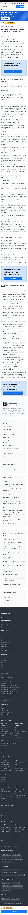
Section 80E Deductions (20, 793)
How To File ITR (6, 437)
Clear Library (4, 644)
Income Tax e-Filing (7, 426)
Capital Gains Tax (19, 762)
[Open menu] (26, 6)
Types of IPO (4, 844)
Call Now (24, 908)
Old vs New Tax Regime (8, 434)
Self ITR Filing (4, 660)
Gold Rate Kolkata (5, 835)
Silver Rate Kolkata (19, 835)
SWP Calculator (5, 750)
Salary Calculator (5, 735)
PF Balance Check (7, 459)
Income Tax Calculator (8, 429)
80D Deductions (18, 791)
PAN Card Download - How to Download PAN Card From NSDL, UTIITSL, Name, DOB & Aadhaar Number (14, 553)
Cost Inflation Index (19, 770)
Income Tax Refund (7, 450)
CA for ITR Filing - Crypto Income (8, 693)
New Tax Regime (7, 440)
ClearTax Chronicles (5, 648)
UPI (2, 813)
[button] (14, 10)
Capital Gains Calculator (7, 733)
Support (3, 626)
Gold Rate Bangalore (6, 827)
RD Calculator (18, 735)
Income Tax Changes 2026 (9, 469)
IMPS (2, 817)
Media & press (4, 638)
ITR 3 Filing (3, 777)
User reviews (4, 640)
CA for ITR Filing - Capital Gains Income (10, 687)
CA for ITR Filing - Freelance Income (9, 698)
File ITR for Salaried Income (7, 670)
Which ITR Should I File (8, 442)
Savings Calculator (19, 737)
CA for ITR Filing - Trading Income (8, 695)
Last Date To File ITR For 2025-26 (10, 445)
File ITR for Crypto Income (7, 677)
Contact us (4, 635)
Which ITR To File (5, 768)
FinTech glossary (5, 646)
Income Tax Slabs (5, 762)
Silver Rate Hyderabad (20, 833)
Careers (3, 636)
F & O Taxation (4, 714)
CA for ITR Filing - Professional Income (9, 700)
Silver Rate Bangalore (20, 827)
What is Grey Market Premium (8, 843)
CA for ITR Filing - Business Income (9, 697)
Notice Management (6, 706)
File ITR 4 (3, 668)
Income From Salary (5, 791)
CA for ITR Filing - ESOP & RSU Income (9, 691)
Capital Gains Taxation (6, 712)
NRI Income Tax (4, 800)
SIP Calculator (6, 600)
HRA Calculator (4, 731)
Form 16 (3, 781)
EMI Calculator (18, 729)
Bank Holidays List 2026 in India (10, 523)
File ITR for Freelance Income (7, 675)
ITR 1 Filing (3, 774)
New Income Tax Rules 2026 (9, 464)
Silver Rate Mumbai (19, 836)
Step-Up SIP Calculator (20, 731)
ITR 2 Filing (5, 423)
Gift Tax (3, 802)
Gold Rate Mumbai (5, 836)
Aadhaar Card (4, 810)
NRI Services (4, 716)
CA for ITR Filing (4, 683)
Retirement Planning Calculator (8, 743)
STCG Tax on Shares (19, 772)
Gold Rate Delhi (5, 831)
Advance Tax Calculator (6, 729)
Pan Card (3, 808)
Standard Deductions (20, 795)
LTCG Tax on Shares (19, 774)
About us (3, 633)
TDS (4, 456)
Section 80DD (18, 797)
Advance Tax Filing (5, 710)
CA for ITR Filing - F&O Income (8, 689)
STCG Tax (17, 766)
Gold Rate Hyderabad (6, 833)
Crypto (12, 26)
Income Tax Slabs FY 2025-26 (10, 431)
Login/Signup (20, 6)
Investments (7, 26)
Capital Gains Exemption (20, 768)
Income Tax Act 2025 (8, 467)
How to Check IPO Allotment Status (9, 846)
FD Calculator (18, 733)
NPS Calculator (4, 752)
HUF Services (4, 708)
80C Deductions (18, 787)
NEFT (2, 815)
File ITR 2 (3, 664)
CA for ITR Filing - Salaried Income (9, 685)
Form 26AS (5, 461)
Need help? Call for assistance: (14, 3)
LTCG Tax (17, 764)
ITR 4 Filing (3, 779)
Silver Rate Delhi (18, 831)
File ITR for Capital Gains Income (8, 671)
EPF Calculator (4, 749)
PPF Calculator (4, 745)
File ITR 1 (3, 662)
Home (2, 26)
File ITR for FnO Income (6, 673)
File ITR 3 (3, 666)
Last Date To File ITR (6, 766)
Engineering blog (5, 642)
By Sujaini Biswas (4, 34)
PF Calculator (6, 603)
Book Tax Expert (5, 18)
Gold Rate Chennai (5, 829)
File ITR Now (14, 911)
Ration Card (4, 811)
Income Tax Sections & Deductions (11, 448)
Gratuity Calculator (7, 597)
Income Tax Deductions (20, 789)
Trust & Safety (4, 650)
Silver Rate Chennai (19, 829)
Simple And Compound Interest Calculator (12, 594)
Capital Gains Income (8, 453)
